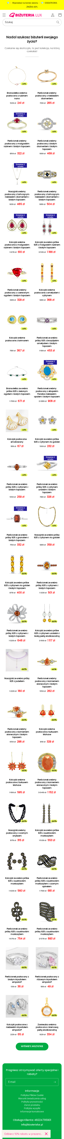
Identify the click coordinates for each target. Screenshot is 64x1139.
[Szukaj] (58, 22)
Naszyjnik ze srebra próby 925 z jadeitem (17, 680)
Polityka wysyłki (32, 1108)
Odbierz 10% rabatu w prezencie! (23, 1133)
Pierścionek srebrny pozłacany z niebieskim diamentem (47, 96)
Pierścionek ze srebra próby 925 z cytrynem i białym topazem (17, 487)
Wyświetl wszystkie (32, 1046)
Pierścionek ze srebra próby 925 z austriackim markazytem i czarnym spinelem (47, 882)
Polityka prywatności (32, 1101)
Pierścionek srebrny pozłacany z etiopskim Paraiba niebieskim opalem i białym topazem (47, 392)
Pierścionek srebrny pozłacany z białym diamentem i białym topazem (47, 145)
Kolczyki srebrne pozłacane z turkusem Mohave (47, 732)
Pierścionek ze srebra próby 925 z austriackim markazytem (17, 932)
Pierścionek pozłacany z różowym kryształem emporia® (47, 979)
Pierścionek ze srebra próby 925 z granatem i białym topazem (17, 538)
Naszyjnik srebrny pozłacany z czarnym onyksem (17, 833)
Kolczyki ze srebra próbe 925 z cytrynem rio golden (47, 440)
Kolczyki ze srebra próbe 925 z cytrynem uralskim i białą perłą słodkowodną (47, 633)
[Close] (46, 1133)
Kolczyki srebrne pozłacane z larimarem (17, 339)
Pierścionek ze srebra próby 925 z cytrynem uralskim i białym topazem (47, 488)
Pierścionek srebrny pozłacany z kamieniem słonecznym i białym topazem (47, 682)
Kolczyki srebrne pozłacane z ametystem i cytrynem (47, 293)
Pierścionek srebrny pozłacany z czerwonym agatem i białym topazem (17, 293)
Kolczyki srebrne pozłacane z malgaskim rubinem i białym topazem (17, 245)
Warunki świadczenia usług (32, 1098)
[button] (4, 15)
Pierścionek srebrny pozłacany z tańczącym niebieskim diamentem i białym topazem (47, 195)
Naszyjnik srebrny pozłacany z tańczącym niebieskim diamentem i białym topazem (17, 195)
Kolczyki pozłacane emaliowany (17, 440)
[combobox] (32, 22)
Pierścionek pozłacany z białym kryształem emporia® (17, 979)
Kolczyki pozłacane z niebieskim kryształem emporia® (17, 1027)
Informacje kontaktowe (32, 1111)
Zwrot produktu (32, 1105)
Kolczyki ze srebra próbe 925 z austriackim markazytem (47, 833)
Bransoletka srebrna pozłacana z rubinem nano (17, 96)
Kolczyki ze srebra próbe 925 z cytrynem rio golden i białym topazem (17, 585)
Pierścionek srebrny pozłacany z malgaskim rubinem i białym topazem (17, 144)
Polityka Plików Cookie (32, 1095)
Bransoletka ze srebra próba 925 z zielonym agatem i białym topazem (17, 391)
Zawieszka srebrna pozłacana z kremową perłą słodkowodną (47, 1027)
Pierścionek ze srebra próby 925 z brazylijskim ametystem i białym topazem (47, 342)
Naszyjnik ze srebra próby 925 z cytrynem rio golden (47, 536)
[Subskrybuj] (54, 1082)
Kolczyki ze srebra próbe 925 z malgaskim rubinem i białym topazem (47, 245)
